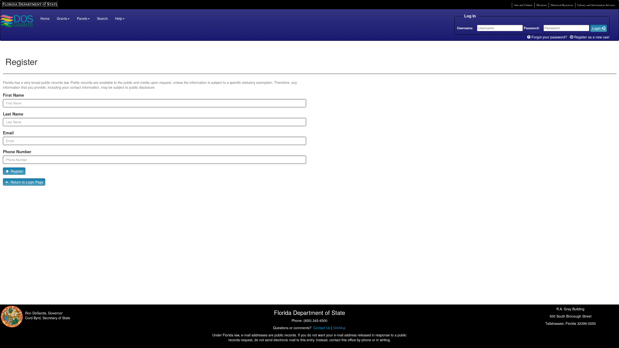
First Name (13, 95)
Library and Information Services (596, 5)
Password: (531, 28)
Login (597, 28)
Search (102, 18)
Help (118, 18)
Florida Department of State (21, 3)
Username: (465, 28)
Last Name (13, 114)
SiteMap (339, 327)
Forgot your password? (549, 37)
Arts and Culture (523, 5)
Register (16, 171)
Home (45, 18)
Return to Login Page (26, 182)
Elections (542, 5)
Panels (82, 18)
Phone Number (17, 151)
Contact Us (320, 327)
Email (8, 133)
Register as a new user (591, 37)
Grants (62, 18)
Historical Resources (562, 5)
